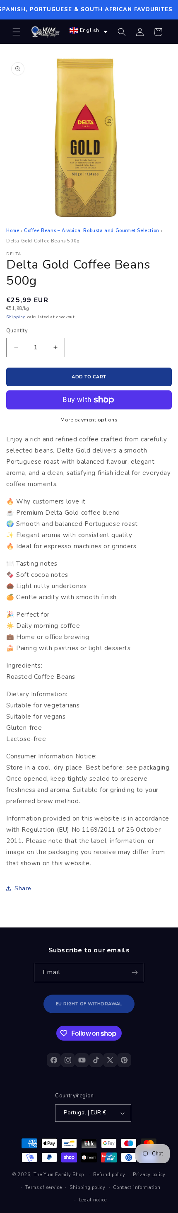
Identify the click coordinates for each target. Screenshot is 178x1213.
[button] (16, 32)
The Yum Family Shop (59, 1175)
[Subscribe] (134, 972)
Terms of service (43, 1187)
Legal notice (93, 1200)
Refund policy (109, 1175)
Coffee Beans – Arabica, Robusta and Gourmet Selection (91, 231)
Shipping (16, 317)
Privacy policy (149, 1175)
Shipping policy (88, 1187)
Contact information (136, 1187)
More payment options (89, 419)
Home (12, 231)
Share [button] (22, 888)
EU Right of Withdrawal (89, 1004)
